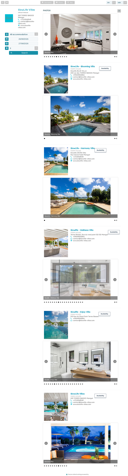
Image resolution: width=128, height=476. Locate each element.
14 (70, 302)
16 (74, 302)
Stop (116, 56)
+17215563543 (25, 19)
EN (108, 3)
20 (82, 302)
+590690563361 (79, 75)
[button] (2, 2)
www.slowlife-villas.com (24, 26)
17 (76, 302)
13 (68, 302)
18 (78, 302)
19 (80, 302)
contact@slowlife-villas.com (83, 77)
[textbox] (23, 39)
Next (114, 34)
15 (72, 302)
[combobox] (111, 2)
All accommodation (19, 34)
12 (66, 56)
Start (115, 56)
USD (119, 3)
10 (62, 56)
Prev (46, 34)
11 (64, 56)
